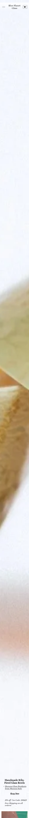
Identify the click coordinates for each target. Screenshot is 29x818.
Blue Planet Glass (15, 6)
